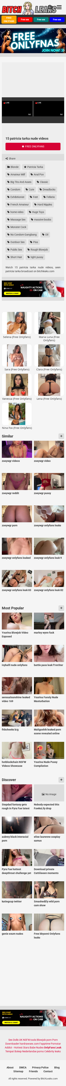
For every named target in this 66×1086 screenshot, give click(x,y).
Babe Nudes (36, 1047)
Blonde (14, 166)
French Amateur (19, 204)
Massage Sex (17, 219)
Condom (15, 189)
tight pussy (36, 257)
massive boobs (42, 219)
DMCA (22, 1067)
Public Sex (16, 249)
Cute (31, 189)
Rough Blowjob (39, 249)
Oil (46, 234)
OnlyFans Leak (52, 1047)
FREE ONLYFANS (9, 20)
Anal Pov (38, 174)
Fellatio (50, 197)
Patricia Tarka (35, 166)
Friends (33, 1071)
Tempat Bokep (13, 1051)
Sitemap (18, 1071)
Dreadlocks (48, 189)
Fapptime (44, 1043)
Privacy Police (40, 1067)
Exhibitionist (17, 197)
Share (11, 158)
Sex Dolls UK (15, 1039)
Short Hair (16, 257)
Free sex (25, 19)
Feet (35, 197)
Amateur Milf (17, 174)
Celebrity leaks (52, 1051)
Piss (35, 242)
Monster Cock (18, 227)
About (10, 1067)
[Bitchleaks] (29, 9)
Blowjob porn (44, 1039)
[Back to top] (59, 1078)
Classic (43, 182)
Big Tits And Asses (20, 182)
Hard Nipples (44, 204)
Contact (48, 1071)
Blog (57, 1067)
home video (16, 212)
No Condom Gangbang (23, 234)
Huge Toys (38, 212)
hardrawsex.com (29, 1043)
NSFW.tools (29, 1039)
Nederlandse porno (33, 1051)
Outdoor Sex (17, 242)
